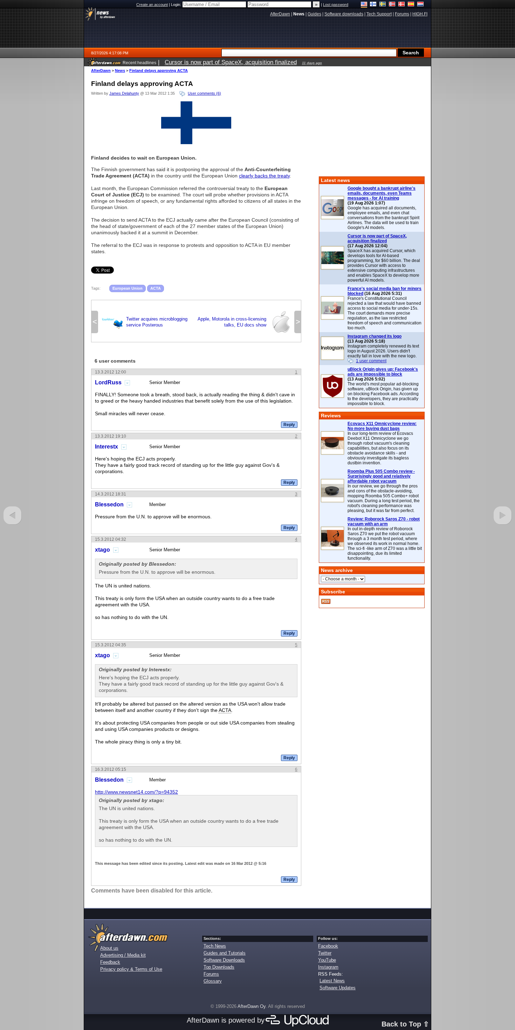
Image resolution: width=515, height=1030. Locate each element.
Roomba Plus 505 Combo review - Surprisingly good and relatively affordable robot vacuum (381, 476)
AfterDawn (101, 70)
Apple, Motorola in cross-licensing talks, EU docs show (245, 322)
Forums (211, 974)
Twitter (324, 953)
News (120, 70)
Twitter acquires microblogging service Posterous (143, 322)
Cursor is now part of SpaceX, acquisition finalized (377, 238)
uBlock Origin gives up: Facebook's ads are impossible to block (383, 372)
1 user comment (371, 360)
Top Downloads (219, 967)
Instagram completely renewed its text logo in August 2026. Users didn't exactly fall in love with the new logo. (383, 351)
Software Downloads (224, 960)
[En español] (411, 5)
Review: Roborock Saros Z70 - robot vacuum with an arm (384, 521)
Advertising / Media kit (123, 955)
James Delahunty (124, 93)
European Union (127, 288)
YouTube (327, 960)
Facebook (328, 946)
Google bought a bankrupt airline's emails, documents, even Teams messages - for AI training (382, 193)
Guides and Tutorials (225, 953)
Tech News (215, 946)
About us (109, 948)
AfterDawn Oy (252, 1006)
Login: (176, 4)
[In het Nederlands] (420, 5)
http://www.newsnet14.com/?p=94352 (136, 792)
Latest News (332, 980)
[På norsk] (392, 5)
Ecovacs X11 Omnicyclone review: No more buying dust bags (382, 426)
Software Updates (338, 987)
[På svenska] (382, 5)
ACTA (155, 288)
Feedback (110, 962)
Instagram (328, 967)
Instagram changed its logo (374, 336)
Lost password (335, 4)
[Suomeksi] (373, 5)
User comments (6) (204, 93)
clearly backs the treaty (264, 176)
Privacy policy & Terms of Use (131, 969)
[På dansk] (401, 5)
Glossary (213, 981)
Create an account (152, 4)
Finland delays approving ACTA (158, 70)
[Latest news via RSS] (326, 601)
